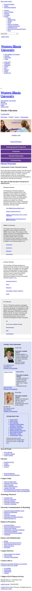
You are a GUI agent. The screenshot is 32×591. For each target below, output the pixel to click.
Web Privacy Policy (6, 589)
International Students (10, 7)
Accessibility (7, 568)
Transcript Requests (9, 473)
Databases (7, 465)
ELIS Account (13, 421)
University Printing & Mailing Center (14, 510)
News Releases (8, 452)
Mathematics (8, 251)
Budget (6, 541)
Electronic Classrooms (10, 499)
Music (7, 330)
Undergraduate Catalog (16, 435)
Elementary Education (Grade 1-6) (13, 211)
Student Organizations (16, 429)
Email (9, 18)
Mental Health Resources (11, 486)
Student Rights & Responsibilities (13, 533)
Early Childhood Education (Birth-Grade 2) (15, 208)
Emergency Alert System (10, 483)
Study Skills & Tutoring (16, 432)
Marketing (7, 514)
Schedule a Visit (16, 122)
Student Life (7, 73)
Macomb (7, 56)
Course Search (14, 419)
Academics (7, 63)
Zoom (9, 30)
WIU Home (4, 117)
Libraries (6, 10)
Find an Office (8, 555)
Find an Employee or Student (12, 554)
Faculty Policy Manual (10, 528)
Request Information (16, 129)
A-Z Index (7, 15)
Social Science (9, 247)
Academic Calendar (9, 454)
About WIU (7, 62)
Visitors (6, 6)
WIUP (9, 23)
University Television (10, 515)
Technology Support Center (11, 502)
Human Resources (9, 546)
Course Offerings (8, 12)
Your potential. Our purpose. (12, 54)
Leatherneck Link (12, 27)
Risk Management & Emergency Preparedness (16, 489)
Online (6, 59)
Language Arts (9, 244)
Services (6, 467)
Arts (5, 68)
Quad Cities (8, 57)
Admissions (7, 65)
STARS (10, 21)
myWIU (6, 16)
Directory (6, 13)
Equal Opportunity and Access (12, 544)
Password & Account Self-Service (17, 29)
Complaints (7, 534)
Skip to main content (6, 1)
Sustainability (7, 571)
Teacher (17, 117)
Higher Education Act (10, 518)
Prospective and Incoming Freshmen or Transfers (17, 425)
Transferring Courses (15, 433)
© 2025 (3, 587)
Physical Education (10, 327)
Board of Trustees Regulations (12, 526)
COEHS (11, 117)
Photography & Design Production (13, 517)
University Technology (10, 504)
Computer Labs (8, 498)
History (7, 284)
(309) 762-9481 (7, 387)
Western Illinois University (11, 48)
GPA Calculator (14, 423)
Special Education (9, 333)
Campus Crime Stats (9, 488)
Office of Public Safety (10, 482)
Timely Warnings (8, 485)
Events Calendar (8, 455)
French (20, 324)
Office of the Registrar (8, 470)
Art (7, 321)
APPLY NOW (5, 37)
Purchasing (7, 547)
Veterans (6, 573)
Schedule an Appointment (10, 368)
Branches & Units (9, 462)
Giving (6, 71)
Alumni (6, 66)
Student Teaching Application (18, 430)
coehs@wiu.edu (5, 584)
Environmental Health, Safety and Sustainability (17, 491)
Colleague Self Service (14, 26)
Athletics (6, 70)
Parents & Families (9, 4)
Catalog (6, 463)
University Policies (9, 525)
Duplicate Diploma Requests (12, 475)
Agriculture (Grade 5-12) (11, 281)
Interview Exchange (13, 24)
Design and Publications (10, 512)
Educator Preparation (8, 164)
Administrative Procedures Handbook (14, 530)
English (7, 294)
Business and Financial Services (12, 542)
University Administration (11, 557)
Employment (7, 570)
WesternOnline (12, 19)
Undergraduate (24, 117)
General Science (9, 254)
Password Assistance (9, 501)
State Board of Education (16, 427)
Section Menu (5, 114)
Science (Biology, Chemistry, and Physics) (14, 290)
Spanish (15, 324)
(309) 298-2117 (7, 366)
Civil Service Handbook (10, 531)
